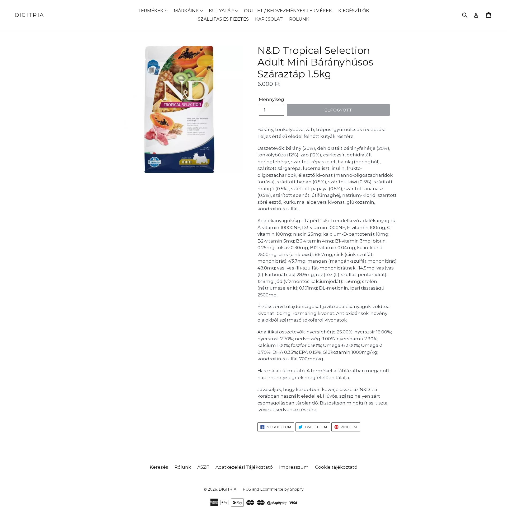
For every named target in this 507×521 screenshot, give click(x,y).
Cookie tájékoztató (336, 467)
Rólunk (183, 467)
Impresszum (294, 467)
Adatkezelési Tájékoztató (244, 467)
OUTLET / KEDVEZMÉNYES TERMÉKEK (288, 10)
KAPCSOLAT (269, 19)
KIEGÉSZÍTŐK (353, 10)
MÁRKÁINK (187, 10)
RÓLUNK (299, 19)
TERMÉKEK (151, 10)
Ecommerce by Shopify (282, 489)
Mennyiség (271, 99)
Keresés (159, 467)
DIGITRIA (29, 15)
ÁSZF (203, 467)
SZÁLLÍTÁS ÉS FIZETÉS (223, 19)
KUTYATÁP (222, 10)
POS (247, 489)
